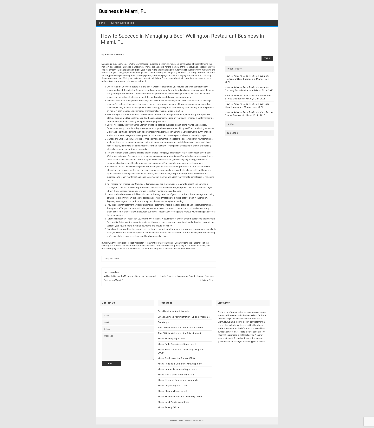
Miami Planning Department (172, 391)
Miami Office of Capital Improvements (178, 380)
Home (102, 23)
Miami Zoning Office (168, 407)
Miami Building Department (172, 338)
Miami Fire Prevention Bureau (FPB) (176, 358)
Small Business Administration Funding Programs (184, 317)
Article (116, 259)
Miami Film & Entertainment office (176, 375)
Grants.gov (163, 322)
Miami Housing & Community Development (180, 364)
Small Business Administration (174, 311)
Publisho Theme (176, 421)
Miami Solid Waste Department (174, 402)
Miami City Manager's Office (173, 385)
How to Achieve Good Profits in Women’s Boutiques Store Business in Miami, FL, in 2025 (247, 79)
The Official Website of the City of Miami (179, 333)
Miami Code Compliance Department (177, 344)
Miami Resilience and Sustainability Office (180, 396)
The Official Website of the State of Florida (180, 328)
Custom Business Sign (122, 23)
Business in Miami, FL (122, 11)
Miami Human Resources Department (177, 369)
